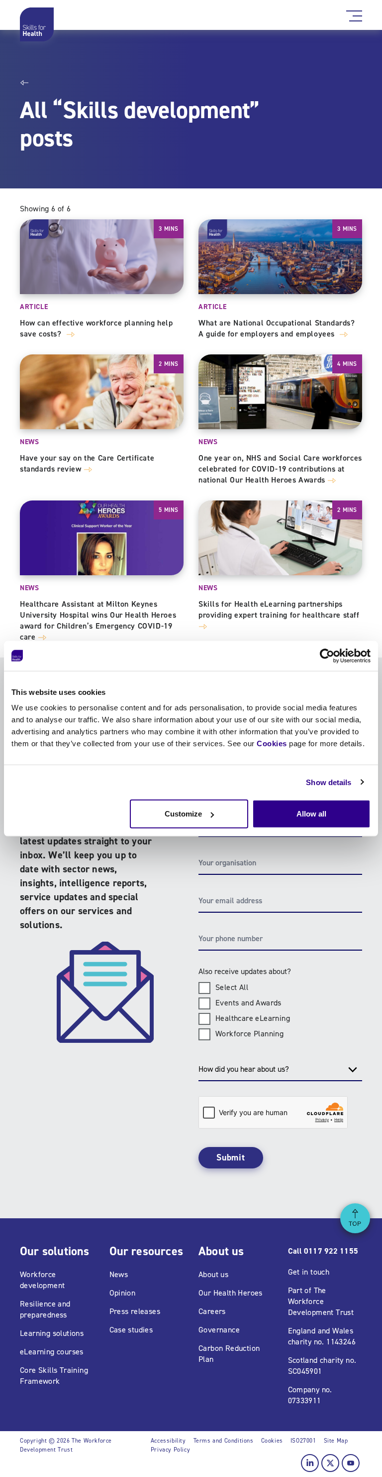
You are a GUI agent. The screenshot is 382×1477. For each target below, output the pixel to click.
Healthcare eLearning (252, 1018)
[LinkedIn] (310, 1463)
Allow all (311, 814)
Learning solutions (52, 1333)
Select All (231, 987)
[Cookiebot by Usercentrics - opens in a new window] (327, 655)
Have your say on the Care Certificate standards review (87, 463)
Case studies (131, 1329)
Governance (219, 1329)
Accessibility (168, 1441)
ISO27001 (303, 1441)
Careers (212, 1311)
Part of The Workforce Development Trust (321, 1301)
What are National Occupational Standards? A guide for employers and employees (276, 328)
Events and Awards (248, 1002)
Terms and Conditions (223, 1441)
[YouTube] (351, 1463)
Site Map (336, 1441)
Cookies (272, 743)
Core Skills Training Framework (54, 1375)
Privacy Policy (170, 1450)
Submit (230, 1157)
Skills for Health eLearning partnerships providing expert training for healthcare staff (279, 609)
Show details (328, 782)
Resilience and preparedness (45, 1309)
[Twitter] (330, 1463)
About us (213, 1274)
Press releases (135, 1311)
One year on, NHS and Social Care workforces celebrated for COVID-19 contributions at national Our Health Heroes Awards (280, 469)
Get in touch (309, 1272)
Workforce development (42, 1280)
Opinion (122, 1293)
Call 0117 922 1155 (323, 1251)
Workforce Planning (249, 1033)
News (29, 442)
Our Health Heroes (230, 1293)
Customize (183, 814)
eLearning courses (52, 1351)
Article (34, 307)
